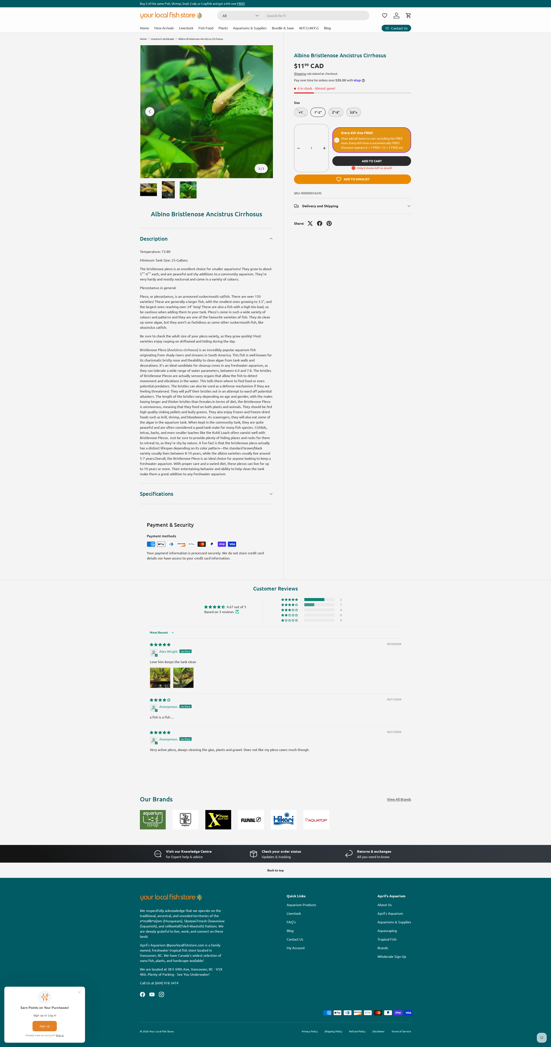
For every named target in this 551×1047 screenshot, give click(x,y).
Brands (383, 948)
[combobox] (293, 15)
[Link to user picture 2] (183, 677)
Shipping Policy (333, 1031)
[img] (160, 644)
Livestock (186, 28)
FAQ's (291, 922)
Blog (327, 28)
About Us (385, 904)
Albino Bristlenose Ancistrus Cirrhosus (200, 38)
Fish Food (205, 28)
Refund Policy (357, 1031)
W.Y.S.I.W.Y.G (309, 28)
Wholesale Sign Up (392, 956)
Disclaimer (378, 1031)
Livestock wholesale (162, 38)
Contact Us (295, 939)
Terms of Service (401, 1031)
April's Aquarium (390, 913)
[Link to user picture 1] (160, 677)
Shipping (300, 73)
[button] (384, 15)
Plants (223, 28)
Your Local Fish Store (161, 1031)
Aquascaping (387, 930)
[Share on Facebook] (319, 223)
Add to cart (372, 161)
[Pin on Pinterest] (329, 223)
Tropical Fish (387, 939)
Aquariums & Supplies (250, 28)
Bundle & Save (283, 28)
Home (144, 28)
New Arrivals (164, 28)
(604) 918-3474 (166, 983)
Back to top (275, 870)
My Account (296, 948)
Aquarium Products (301, 904)
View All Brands (399, 799)
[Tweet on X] (310, 223)
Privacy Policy (310, 1031)
